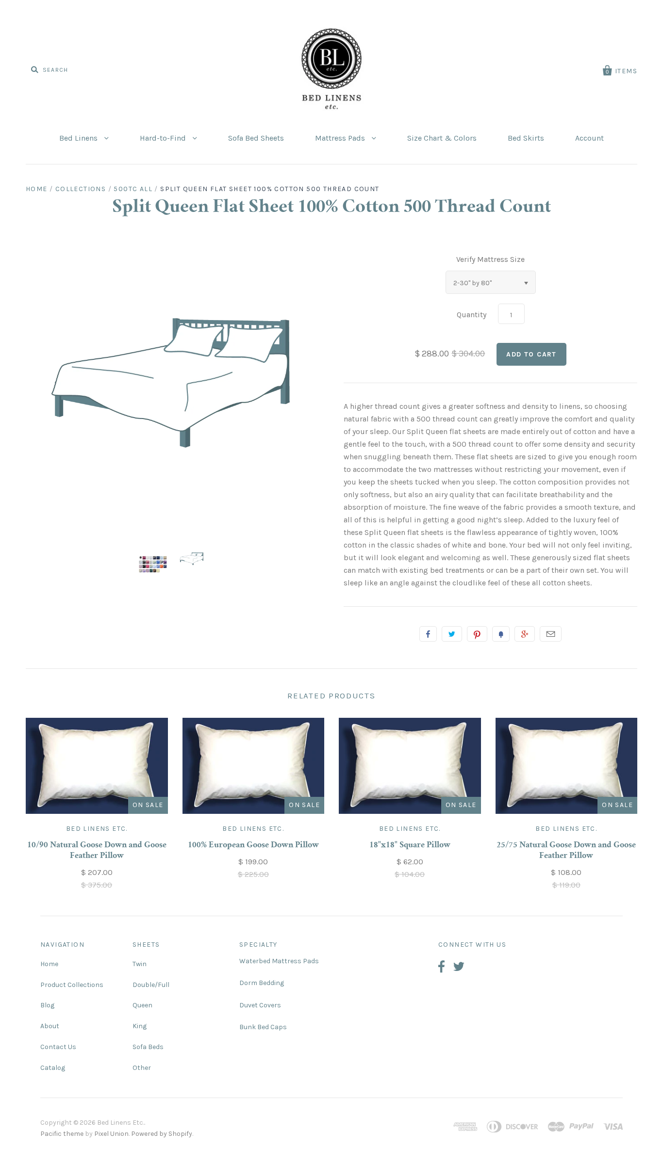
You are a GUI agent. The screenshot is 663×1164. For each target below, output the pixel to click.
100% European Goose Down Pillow (253, 845)
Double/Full (151, 985)
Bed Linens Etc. (97, 828)
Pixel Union (111, 1134)
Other (142, 1068)
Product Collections (71, 985)
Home (37, 189)
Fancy (501, 634)
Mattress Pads (341, 138)
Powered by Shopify (161, 1134)
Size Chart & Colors (442, 138)
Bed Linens (79, 138)
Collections (80, 189)
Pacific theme (61, 1134)
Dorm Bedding (261, 983)
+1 (524, 634)
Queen (142, 1005)
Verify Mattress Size (490, 259)
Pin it (477, 634)
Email (551, 634)
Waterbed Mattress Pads (279, 961)
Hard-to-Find (164, 138)
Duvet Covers (260, 1005)
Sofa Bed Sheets (256, 138)
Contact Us (58, 1047)
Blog (47, 1005)
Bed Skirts (526, 138)
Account (589, 138)
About (49, 1026)
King (140, 1026)
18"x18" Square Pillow (409, 845)
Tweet (452, 634)
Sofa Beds (148, 1047)
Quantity (471, 314)
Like (428, 634)
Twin (140, 964)
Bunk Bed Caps (263, 1027)
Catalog (52, 1068)
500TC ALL (133, 189)
